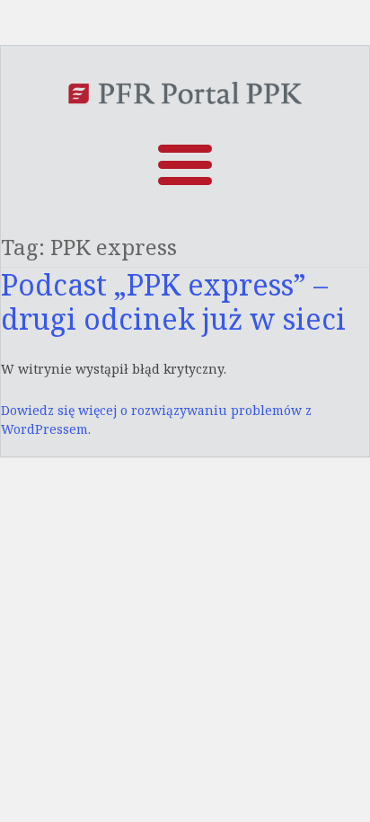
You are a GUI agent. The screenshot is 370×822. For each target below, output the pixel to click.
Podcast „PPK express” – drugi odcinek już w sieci (173, 301)
